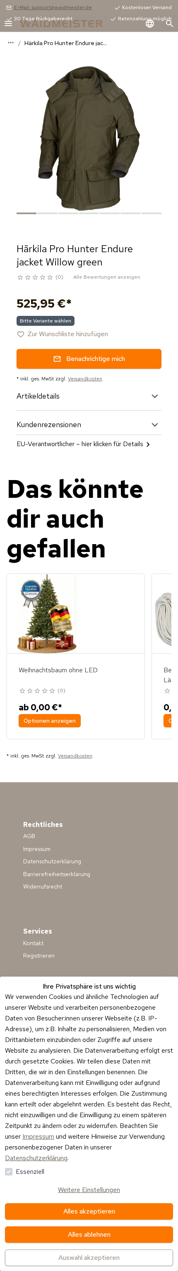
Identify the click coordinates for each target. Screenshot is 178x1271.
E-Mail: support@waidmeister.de (53, 7)
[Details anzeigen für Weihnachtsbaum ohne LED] (47, 613)
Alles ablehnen (89, 1234)
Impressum (38, 1136)
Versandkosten (85, 378)
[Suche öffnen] (169, 23)
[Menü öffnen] (8, 23)
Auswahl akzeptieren (89, 1257)
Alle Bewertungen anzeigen (106, 277)
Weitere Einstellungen (89, 1189)
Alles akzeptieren (89, 1211)
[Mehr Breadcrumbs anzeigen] (11, 42)
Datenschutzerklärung (36, 1158)
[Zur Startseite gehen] (69, 23)
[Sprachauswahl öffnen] (150, 23)
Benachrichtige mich (95, 358)
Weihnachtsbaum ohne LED (58, 670)
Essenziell (30, 1171)
